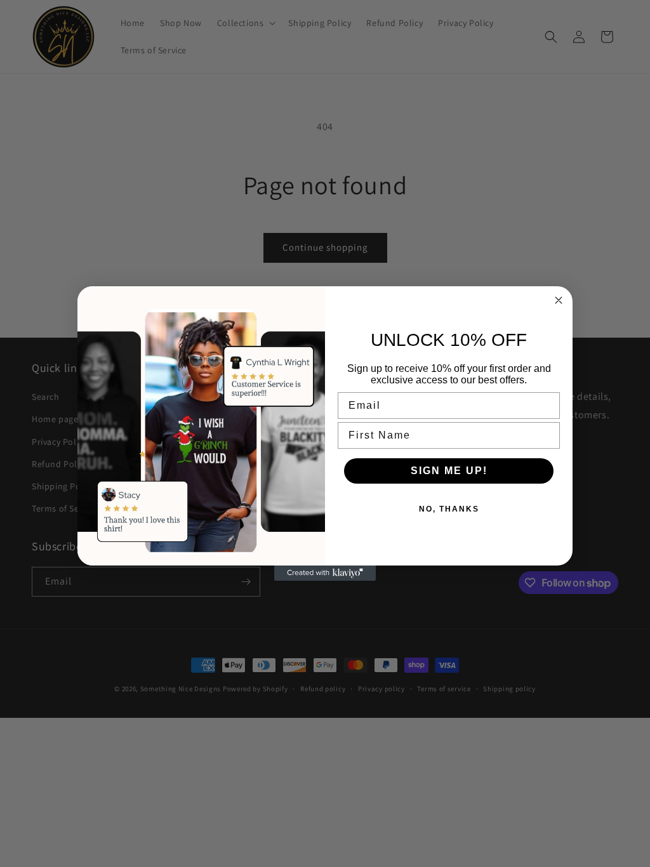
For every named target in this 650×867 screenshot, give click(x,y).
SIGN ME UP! (449, 470)
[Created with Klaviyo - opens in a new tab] (325, 573)
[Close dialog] (558, 300)
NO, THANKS (449, 509)
